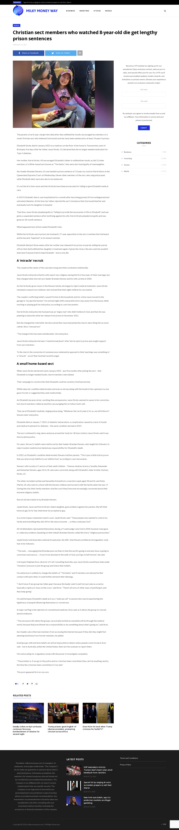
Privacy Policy (125, 765)
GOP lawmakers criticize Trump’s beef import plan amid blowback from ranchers (98, 770)
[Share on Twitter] (6, 149)
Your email (143, 101)
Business (70, 11)
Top (164, 824)
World (108, 11)
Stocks (97, 11)
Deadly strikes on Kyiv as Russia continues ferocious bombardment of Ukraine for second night (27, 730)
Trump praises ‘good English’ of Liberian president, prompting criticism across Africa (62, 729)
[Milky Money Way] (35, 11)
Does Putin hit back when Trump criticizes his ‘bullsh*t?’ (97, 727)
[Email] (6, 162)
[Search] (164, 11)
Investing (84, 11)
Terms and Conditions (129, 758)
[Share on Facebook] (6, 142)
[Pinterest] (6, 155)
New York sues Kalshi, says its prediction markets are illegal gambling (97, 800)
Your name (143, 90)
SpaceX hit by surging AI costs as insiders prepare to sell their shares (47, 2)
